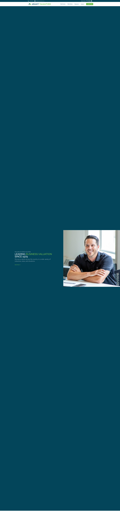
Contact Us (89, 4)
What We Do (70, 4)
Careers (82, 4)
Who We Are (62, 4)
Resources (77, 4)
